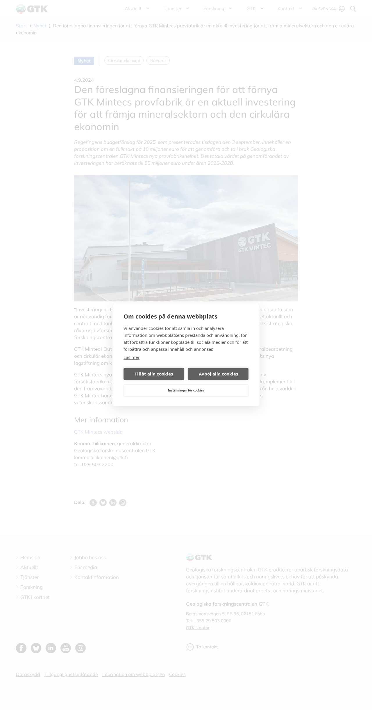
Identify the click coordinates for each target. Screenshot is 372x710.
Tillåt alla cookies (154, 374)
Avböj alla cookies (218, 374)
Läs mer (132, 357)
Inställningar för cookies (186, 390)
